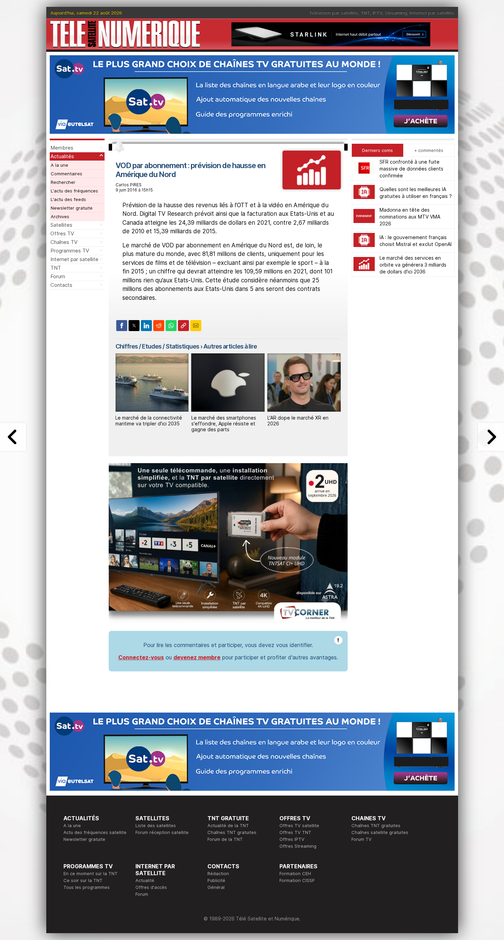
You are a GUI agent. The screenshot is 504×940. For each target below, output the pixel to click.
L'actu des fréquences (74, 190)
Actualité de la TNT (228, 825)
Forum (57, 276)
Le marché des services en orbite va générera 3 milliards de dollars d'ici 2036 (413, 264)
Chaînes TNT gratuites (231, 832)
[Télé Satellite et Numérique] (125, 34)
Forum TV (361, 839)
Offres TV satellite (299, 825)
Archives (60, 216)
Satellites (61, 225)
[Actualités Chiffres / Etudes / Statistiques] (311, 187)
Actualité (144, 880)
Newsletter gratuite (72, 208)
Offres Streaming (297, 846)
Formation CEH (295, 873)
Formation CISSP (297, 880)
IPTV (377, 12)
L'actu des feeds (68, 199)
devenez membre (196, 657)
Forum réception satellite (162, 832)
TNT (365, 12)
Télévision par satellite (333, 12)
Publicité (216, 880)
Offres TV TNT (295, 832)
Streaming (396, 12)
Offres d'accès (151, 887)
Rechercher (63, 182)
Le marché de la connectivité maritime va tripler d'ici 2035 (148, 420)
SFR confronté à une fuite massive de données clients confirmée (411, 168)
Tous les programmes (86, 887)
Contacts (61, 285)
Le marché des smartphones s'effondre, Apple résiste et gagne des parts (223, 423)
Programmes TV (69, 250)
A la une (59, 165)
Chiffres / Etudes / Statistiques (157, 346)
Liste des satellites (155, 825)
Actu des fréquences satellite (95, 832)
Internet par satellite (432, 12)
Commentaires (66, 173)
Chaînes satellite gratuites (379, 832)
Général (216, 887)
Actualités (62, 156)
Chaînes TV (63, 242)
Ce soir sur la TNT (83, 880)
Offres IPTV (291, 839)
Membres (61, 147)
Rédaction (218, 873)
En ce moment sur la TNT (90, 873)
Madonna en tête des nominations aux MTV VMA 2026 (410, 216)
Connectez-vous (141, 657)
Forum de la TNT (225, 839)
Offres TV (62, 233)
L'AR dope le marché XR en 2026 (297, 420)
